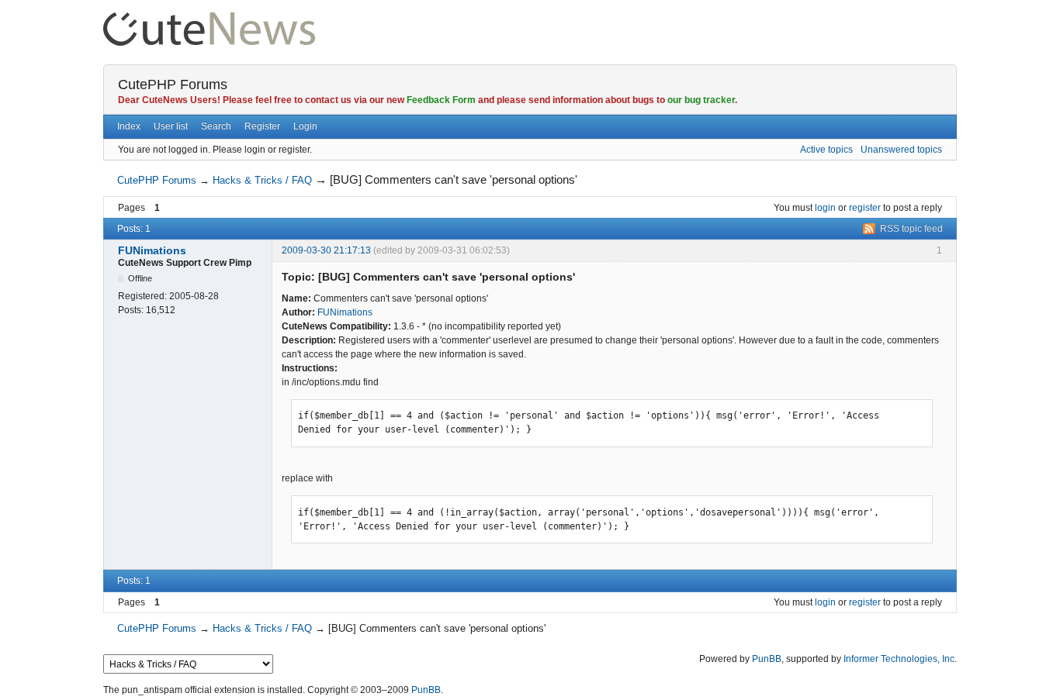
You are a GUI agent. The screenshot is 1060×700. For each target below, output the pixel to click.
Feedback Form (441, 100)
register (865, 207)
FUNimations (152, 250)
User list (171, 126)
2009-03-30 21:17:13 (326, 250)
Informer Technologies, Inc (898, 658)
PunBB (766, 658)
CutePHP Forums (172, 84)
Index (128, 126)
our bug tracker (701, 100)
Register (262, 126)
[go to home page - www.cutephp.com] (209, 19)
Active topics (826, 149)
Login (305, 126)
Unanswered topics (901, 149)
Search (216, 126)
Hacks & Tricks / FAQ (262, 180)
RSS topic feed (911, 228)
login (825, 207)
